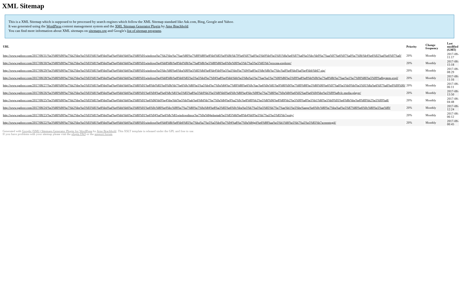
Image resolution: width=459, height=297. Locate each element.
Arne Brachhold (176, 26)
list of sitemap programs (144, 31)
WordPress (53, 26)
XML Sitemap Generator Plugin (137, 26)
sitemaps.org (98, 31)
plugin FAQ (78, 134)
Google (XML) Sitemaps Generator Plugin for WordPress (57, 131)
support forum (103, 134)
